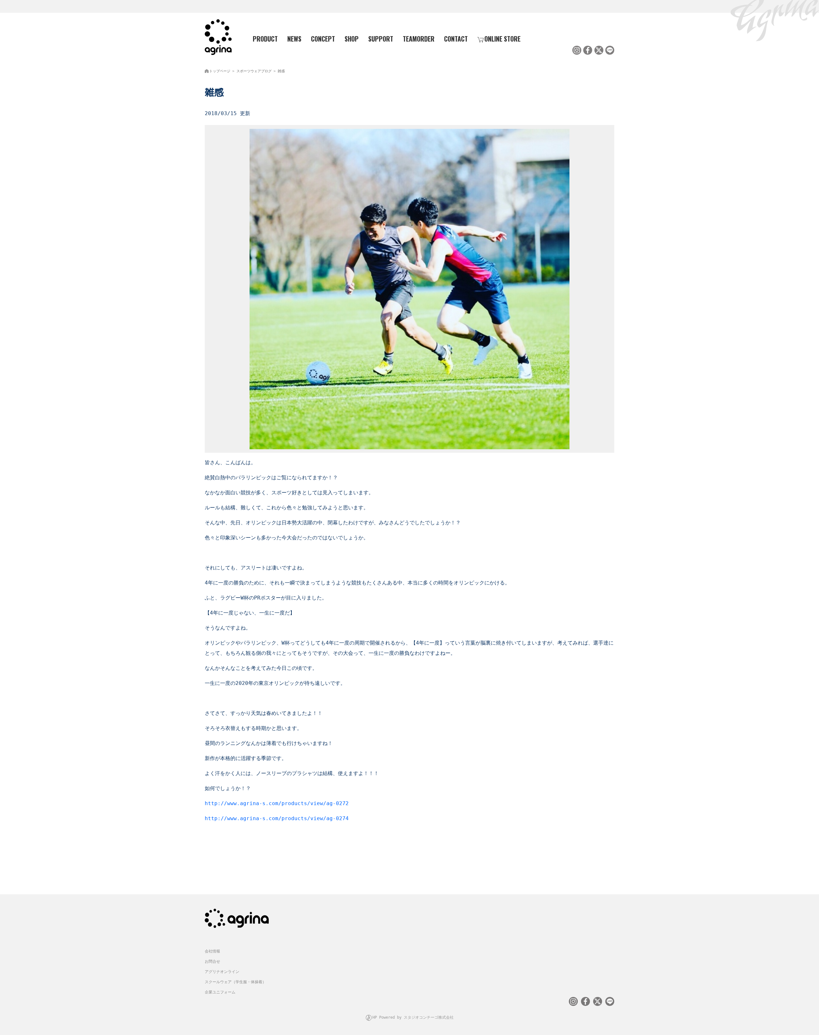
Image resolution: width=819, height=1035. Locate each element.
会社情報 (212, 951)
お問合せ (212, 961)
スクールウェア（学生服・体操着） (235, 982)
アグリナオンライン (222, 971)
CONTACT (456, 38)
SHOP (352, 38)
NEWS (294, 38)
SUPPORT (380, 38)
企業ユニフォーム (220, 992)
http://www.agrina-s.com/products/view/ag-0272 (277, 803)
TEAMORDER (418, 38)
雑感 (281, 71)
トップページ (219, 71)
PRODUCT (265, 38)
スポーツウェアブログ (254, 71)
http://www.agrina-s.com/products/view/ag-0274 (277, 818)
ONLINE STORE (502, 38)
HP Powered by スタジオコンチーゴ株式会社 (413, 1017)
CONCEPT (323, 38)
